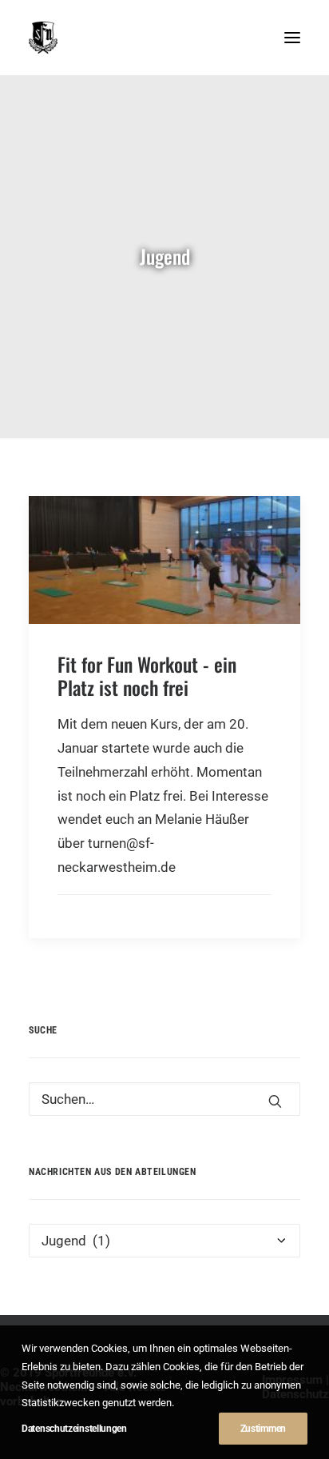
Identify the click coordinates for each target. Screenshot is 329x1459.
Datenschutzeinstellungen (74, 1428)
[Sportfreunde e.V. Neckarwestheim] (136, 38)
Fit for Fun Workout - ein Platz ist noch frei (146, 676)
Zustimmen (263, 1428)
